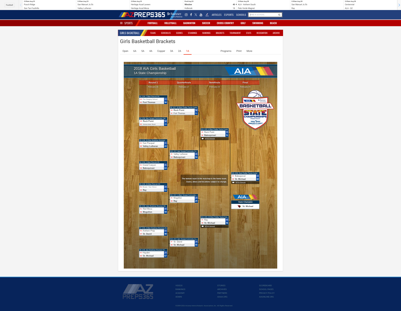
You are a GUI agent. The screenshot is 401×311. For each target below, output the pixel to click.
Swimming (257, 23)
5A (142, 50)
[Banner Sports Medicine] (175, 15)
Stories (221, 285)
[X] (196, 14)
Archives (222, 289)
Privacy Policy (267, 293)
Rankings (206, 32)
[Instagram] (186, 15)
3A (171, 50)
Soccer (206, 23)
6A (134, 50)
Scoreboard (265, 285)
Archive (276, 32)
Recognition (262, 32)
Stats (248, 32)
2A (179, 50)
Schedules (166, 32)
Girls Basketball (130, 33)
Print (239, 50)
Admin (178, 297)
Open (125, 50)
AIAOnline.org (266, 297)
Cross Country (225, 23)
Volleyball (170, 23)
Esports (229, 15)
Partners (222, 293)
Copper (161, 50)
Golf (243, 23)
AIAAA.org (222, 297)
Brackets (220, 32)
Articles (217, 15)
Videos (178, 285)
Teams (153, 32)
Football (9, 5)
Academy (180, 293)
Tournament (235, 32)
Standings (192, 32)
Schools (241, 15)
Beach (273, 23)
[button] (399, 5)
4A (150, 50)
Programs (226, 50)
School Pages (266, 289)
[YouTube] (201, 15)
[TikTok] (207, 14)
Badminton (189, 23)
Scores (179, 32)
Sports (128, 23)
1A (187, 50)
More (249, 50)
